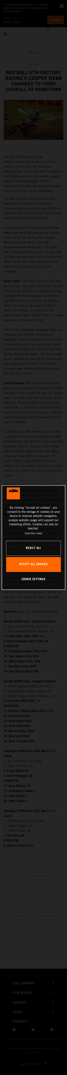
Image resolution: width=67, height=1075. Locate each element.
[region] (33, 537)
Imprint (39, 533)
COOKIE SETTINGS (34, 579)
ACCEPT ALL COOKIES (33, 564)
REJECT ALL (33, 548)
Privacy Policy (30, 533)
